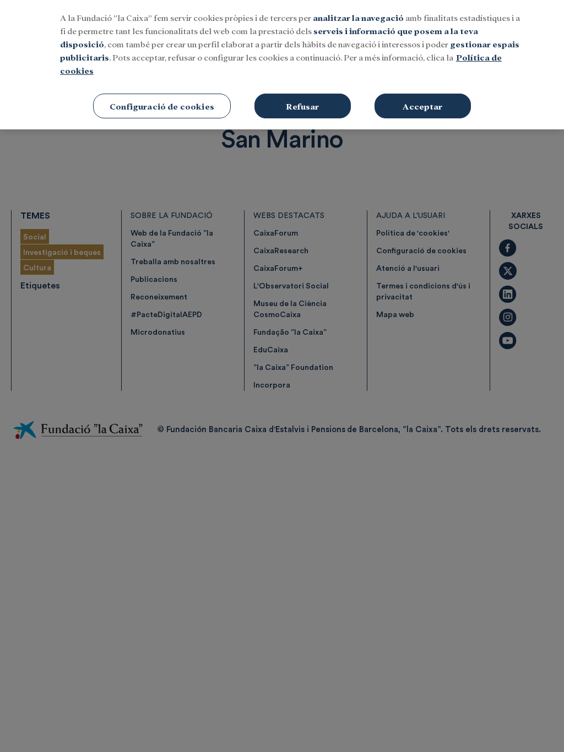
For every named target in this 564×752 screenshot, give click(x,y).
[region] (282, 64)
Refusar (302, 106)
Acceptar (422, 106)
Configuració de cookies (162, 106)
